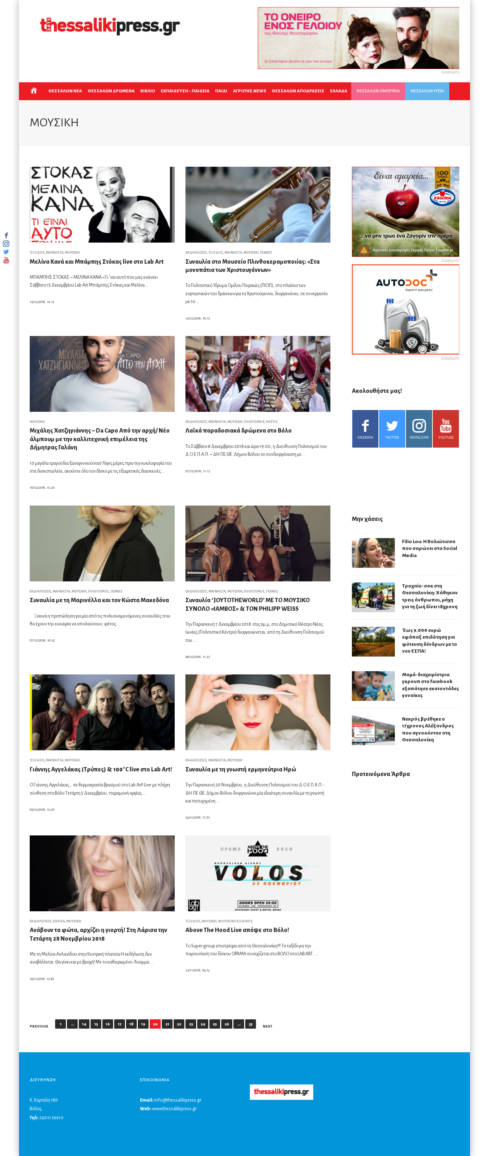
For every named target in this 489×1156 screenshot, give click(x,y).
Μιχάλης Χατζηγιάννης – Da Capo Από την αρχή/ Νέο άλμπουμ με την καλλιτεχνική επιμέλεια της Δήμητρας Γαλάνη (100, 439)
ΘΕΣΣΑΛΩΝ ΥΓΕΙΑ (427, 91)
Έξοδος (37, 252)
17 (119, 1024)
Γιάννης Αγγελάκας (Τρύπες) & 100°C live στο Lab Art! (101, 769)
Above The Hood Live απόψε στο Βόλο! (237, 930)
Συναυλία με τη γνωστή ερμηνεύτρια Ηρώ (240, 769)
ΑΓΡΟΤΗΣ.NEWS (249, 91)
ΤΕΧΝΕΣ (266, 252)
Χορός (272, 422)
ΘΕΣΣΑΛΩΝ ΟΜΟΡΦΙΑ (378, 91)
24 (202, 1024)
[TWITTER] (6, 252)
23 (191, 1024)
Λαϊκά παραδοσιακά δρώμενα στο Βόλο (238, 431)
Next (267, 1026)
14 (84, 1024)
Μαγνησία (54, 252)
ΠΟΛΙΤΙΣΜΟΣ (254, 422)
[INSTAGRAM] (6, 244)
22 (179, 1024)
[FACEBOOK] (6, 235)
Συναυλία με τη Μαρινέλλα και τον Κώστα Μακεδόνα (99, 600)
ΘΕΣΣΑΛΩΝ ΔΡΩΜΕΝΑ (111, 91)
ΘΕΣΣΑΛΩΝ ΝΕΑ (65, 91)
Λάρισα (59, 921)
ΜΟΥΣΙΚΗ (72, 252)
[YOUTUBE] (6, 260)
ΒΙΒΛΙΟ (147, 91)
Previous (39, 1026)
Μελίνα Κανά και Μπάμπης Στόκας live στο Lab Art (97, 262)
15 (96, 1024)
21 (167, 1024)
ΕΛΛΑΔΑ (338, 91)
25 (215, 1024)
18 (131, 1024)
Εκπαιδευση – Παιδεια (185, 91)
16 (108, 1024)
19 (143, 1024)
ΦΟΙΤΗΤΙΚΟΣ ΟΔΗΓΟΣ (235, 921)
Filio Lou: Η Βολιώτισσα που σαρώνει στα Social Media (429, 548)
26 (226, 1024)
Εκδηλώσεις (196, 252)
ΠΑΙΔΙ (221, 91)
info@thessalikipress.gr (177, 1100)
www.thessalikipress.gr (174, 1108)
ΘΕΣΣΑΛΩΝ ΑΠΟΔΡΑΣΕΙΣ (298, 91)
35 (251, 1024)
